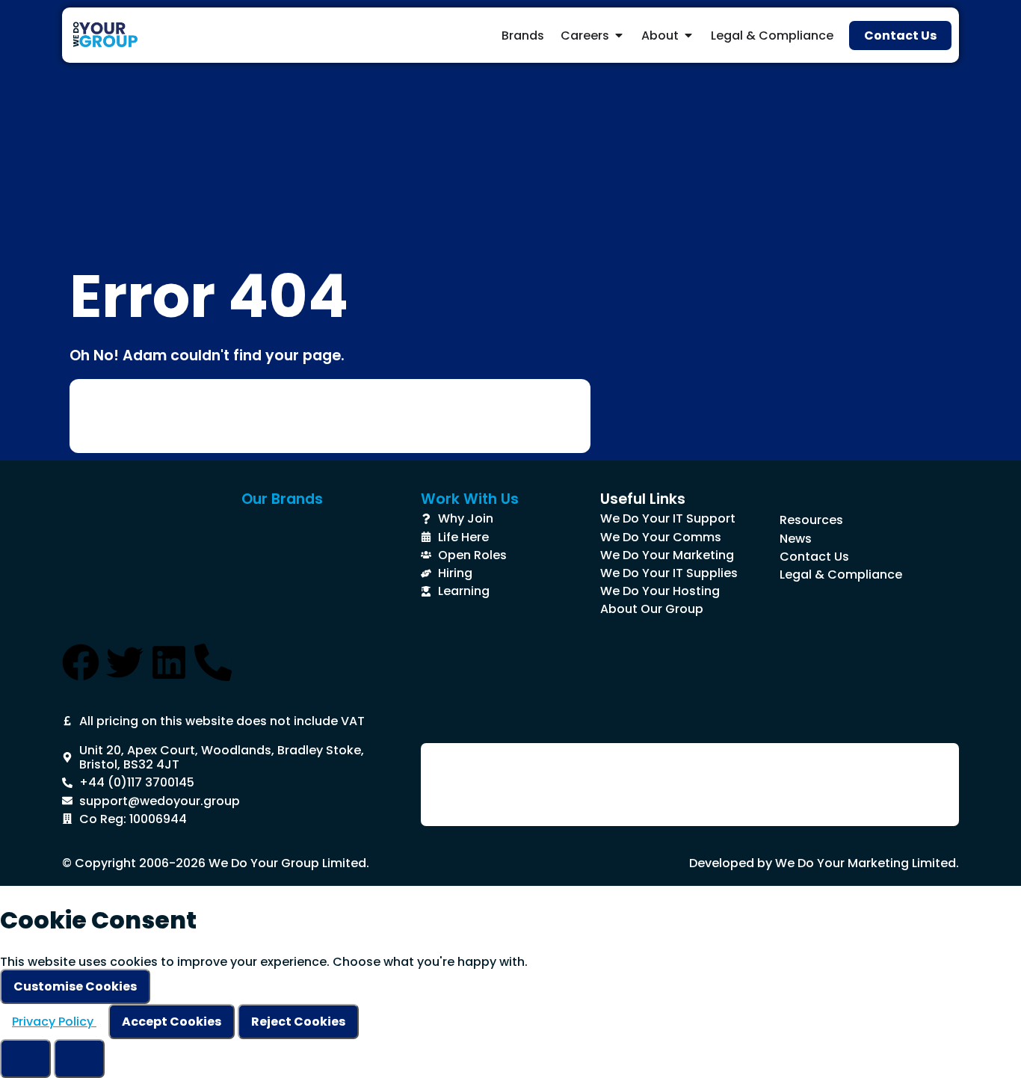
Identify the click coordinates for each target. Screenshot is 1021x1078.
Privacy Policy (54, 1021)
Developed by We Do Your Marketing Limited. (824, 863)
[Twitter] (125, 662)
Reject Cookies (298, 1021)
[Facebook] (80, 662)
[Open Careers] (619, 35)
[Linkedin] (169, 662)
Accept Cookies (171, 1021)
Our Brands (282, 499)
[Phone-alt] (213, 662)
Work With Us (470, 499)
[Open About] (688, 35)
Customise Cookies (75, 986)
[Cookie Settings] (25, 1058)
